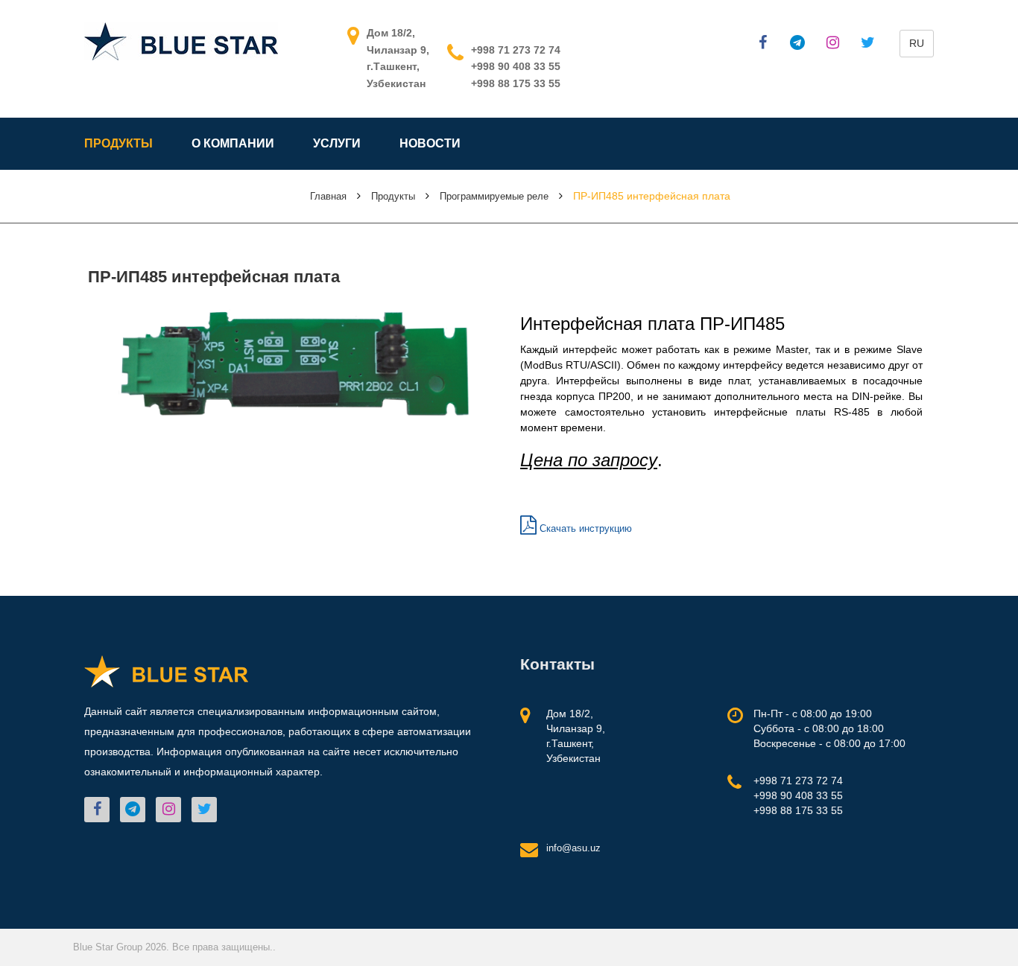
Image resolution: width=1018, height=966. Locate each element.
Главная (328, 196)
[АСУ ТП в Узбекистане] (181, 40)
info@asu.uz (573, 848)
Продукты (118, 143)
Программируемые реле (494, 196)
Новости (430, 143)
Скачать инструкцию (584, 528)
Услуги (337, 143)
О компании (233, 143)
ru (916, 43)
